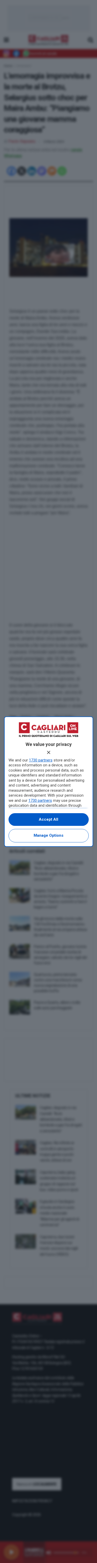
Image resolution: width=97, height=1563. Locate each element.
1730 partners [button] (41, 760)
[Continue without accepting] (49, 752)
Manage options (48, 835)
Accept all (48, 819)
